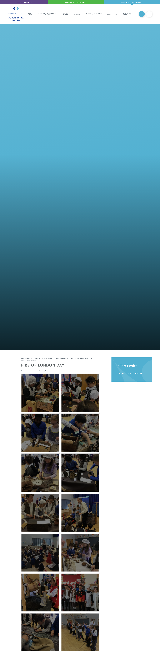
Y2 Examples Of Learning (28, 360)
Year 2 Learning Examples (84, 358)
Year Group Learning (61, 358)
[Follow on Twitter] (142, 14)
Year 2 (72, 358)
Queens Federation (26, 358)
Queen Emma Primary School (43, 358)
